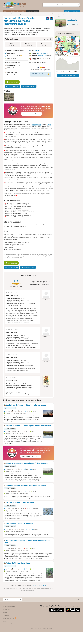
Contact (5, 621)
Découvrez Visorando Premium (37, 74)
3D (75, 54)
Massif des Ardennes (42, 53)
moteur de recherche (38, 585)
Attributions (58, 55)
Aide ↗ (23, 11)
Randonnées (14, 11)
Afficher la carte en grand (68, 75)
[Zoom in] (77, 38)
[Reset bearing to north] (77, 44)
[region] (67, 46)
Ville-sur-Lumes (42, 55)
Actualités (6, 615)
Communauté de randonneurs (11, 624)
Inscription (68, 11)
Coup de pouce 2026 (8, 618)
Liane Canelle (72, 20)
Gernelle (49, 124)
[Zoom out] (77, 41)
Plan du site (6, 609)
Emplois (5, 612)
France (37, 50)
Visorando (5, 14)
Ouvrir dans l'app (13, 82)
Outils (6, 11)
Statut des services (36, 628)
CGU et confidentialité (9, 606)
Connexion (76, 11)
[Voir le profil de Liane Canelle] (60, 23)
